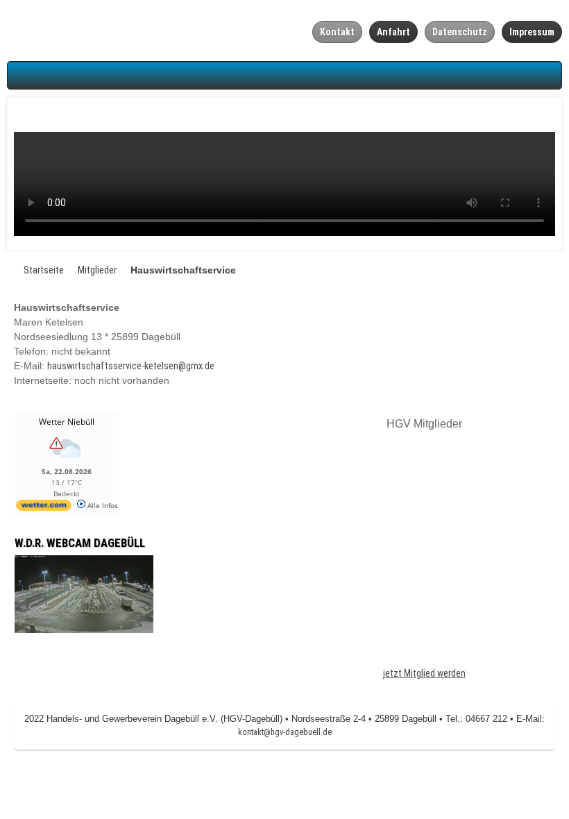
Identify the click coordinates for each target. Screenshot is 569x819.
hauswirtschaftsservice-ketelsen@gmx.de (130, 365)
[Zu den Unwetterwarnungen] (66, 461)
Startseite (44, 270)
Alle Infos (101, 505)
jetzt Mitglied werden (424, 673)
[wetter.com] (43, 508)
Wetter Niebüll (66, 422)
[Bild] (84, 593)
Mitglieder (97, 270)
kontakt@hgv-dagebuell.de (285, 732)
